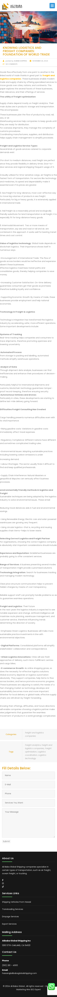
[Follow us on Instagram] (3, 883)
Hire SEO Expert (33, 989)
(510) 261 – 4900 (10, 965)
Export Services (9, 924)
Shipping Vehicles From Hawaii (16, 902)
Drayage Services (10, 916)
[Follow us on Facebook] (2, 880)
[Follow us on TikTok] (3, 886)
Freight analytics (33, 745)
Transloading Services (12, 909)
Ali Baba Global (18, 986)
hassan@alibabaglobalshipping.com (19, 973)
